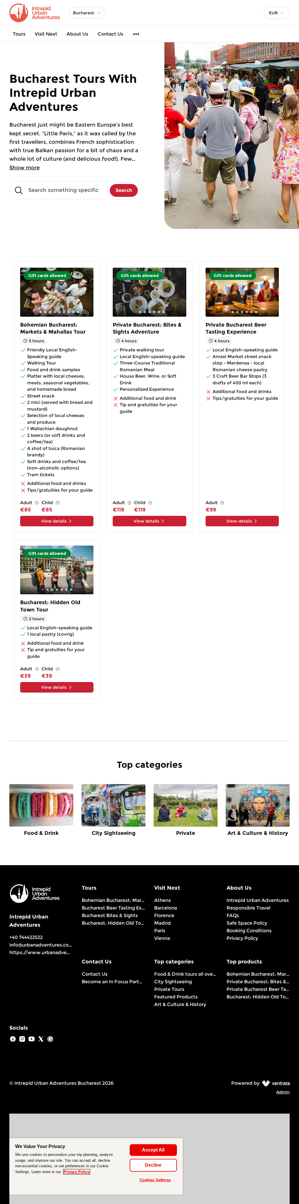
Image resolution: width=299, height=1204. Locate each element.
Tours (19, 34)
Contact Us (110, 34)
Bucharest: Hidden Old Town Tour (113, 923)
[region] (96, 1166)
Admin (283, 1092)
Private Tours (169, 989)
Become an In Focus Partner (113, 981)
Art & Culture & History (180, 1004)
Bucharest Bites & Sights (110, 915)
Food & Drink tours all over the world (185, 974)
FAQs (233, 915)
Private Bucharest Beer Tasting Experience (258, 989)
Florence (164, 915)
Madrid (162, 923)
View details (54, 521)
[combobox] (277, 13)
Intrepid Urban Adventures (258, 900)
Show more (24, 167)
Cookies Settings (155, 1180)
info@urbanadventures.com (41, 945)
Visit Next (46, 34)
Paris (159, 930)
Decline (153, 1165)
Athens (162, 900)
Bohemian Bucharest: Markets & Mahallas (113, 900)
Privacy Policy (242, 938)
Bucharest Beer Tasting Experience (113, 908)
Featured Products (176, 997)
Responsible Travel (248, 908)
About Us (77, 34)
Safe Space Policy (247, 923)
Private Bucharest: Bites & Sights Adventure (258, 981)
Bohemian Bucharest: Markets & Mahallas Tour (258, 974)
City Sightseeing (173, 981)
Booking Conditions (249, 930)
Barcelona (165, 908)
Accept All (153, 1149)
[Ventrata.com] (275, 1083)
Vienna (162, 938)
